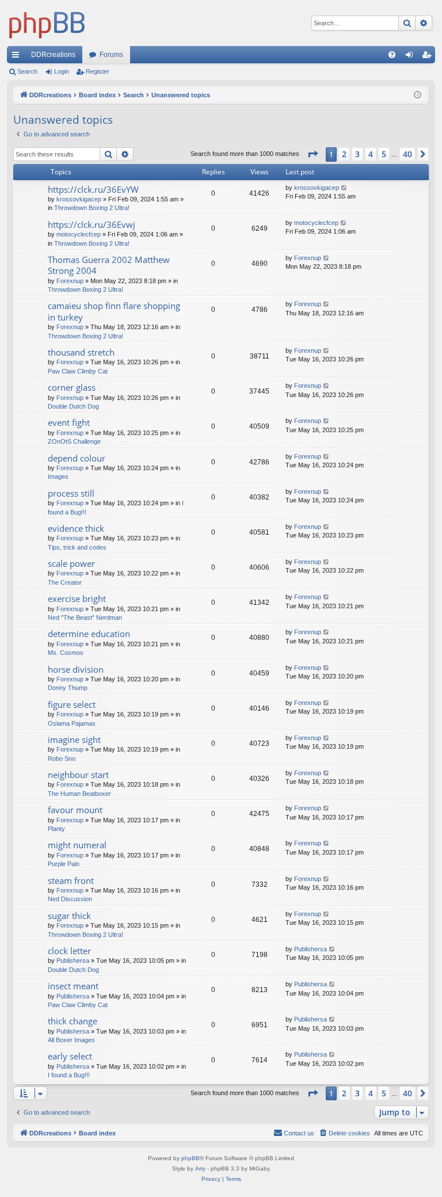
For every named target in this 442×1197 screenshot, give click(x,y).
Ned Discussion (70, 898)
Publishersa (72, 960)
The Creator (65, 582)
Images (58, 476)
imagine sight (74, 739)
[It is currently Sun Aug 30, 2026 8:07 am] (417, 95)
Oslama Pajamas (72, 723)
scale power (71, 563)
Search (27, 71)
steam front (71, 880)
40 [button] (407, 153)
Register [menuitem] (428, 57)
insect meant (73, 986)
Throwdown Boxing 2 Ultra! (91, 207)
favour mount (75, 809)
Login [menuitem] (411, 57)
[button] (312, 154)
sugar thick (69, 915)
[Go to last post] (344, 188)
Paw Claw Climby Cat (78, 371)
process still (71, 493)
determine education (89, 633)
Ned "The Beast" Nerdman (85, 617)
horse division (76, 669)
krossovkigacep (78, 199)
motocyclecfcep (78, 234)
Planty (56, 828)
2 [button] (344, 153)
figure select (72, 704)
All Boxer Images (71, 1039)
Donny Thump (67, 687)
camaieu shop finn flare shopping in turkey (114, 311)
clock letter (69, 950)
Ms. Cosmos (65, 652)
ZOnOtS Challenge (74, 441)
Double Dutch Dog (73, 406)
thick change (72, 1021)
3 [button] (357, 153)
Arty (200, 1168)
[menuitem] (392, 54)
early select (70, 1056)
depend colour (76, 458)
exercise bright (77, 598)
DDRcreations (53, 55)
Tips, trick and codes (77, 547)
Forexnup (69, 280)
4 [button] (370, 153)
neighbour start (78, 774)
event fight (69, 422)
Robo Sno (61, 758)
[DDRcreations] (47, 23)
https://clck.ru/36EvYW (93, 189)
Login (61, 71)
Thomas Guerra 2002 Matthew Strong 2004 (109, 265)
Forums (111, 55)
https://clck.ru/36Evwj (91, 224)
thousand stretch (81, 352)
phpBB (190, 1158)
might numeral (77, 845)
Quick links (18, 57)
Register (97, 71)
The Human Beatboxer (79, 793)
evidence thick (76, 528)
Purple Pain (63, 863)
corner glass (72, 387)
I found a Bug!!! (69, 1075)
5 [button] (384, 153)
